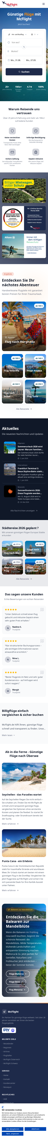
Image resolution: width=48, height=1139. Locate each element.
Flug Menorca (16, 989)
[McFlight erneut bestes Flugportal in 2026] (24, 218)
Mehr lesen (7, 735)
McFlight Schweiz (10, 1063)
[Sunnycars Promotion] (24, 190)
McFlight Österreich (11, 1059)
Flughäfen (7, 1055)
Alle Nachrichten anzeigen (22, 510)
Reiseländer (8, 1043)
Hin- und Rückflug (18, 34)
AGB (5, 1099)
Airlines (6, 1051)
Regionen (7, 1047)
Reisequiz (7, 1087)
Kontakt (6, 1079)
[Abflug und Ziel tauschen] (24, 47)
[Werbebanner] (24, 246)
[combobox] (24, 42)
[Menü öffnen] (43, 3)
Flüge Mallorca (16, 974)
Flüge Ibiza (14, 981)
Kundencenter (9, 1083)
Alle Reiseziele (22, 409)
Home (5, 1075)
